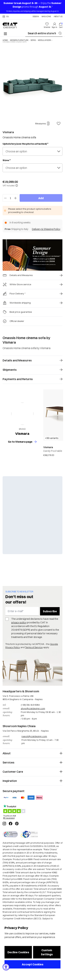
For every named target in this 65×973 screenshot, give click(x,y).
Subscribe (50, 611)
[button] (6, 16)
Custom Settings (47, 952)
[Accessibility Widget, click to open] (6, 966)
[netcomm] (10, 834)
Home (5, 40)
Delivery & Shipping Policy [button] (46, 229)
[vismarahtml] (22, 414)
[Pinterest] (17, 823)
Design (36, 16)
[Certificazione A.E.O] (29, 834)
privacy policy (18, 622)
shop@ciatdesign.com (33, 708)
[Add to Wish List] (58, 123)
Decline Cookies (18, 952)
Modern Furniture (19, 40)
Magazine (46, 16)
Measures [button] (40, 123)
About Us (58, 16)
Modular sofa (44, 40)
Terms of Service (34, 647)
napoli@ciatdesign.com (34, 736)
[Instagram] (4, 823)
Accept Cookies (32, 964)
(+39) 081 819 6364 (30, 704)
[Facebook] (10, 823)
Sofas (33, 40)
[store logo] (10, 25)
